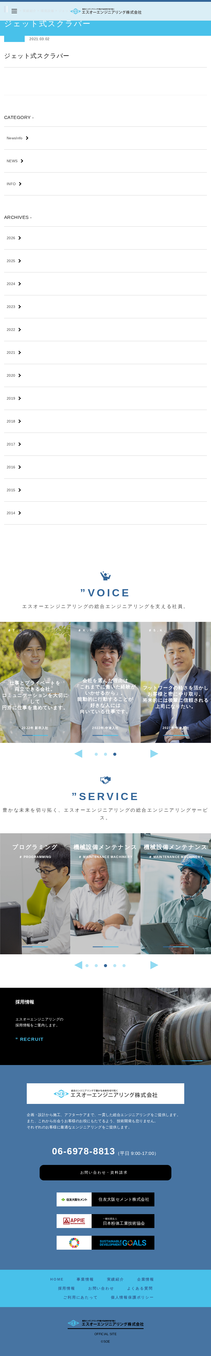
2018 (11, 421)
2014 (11, 513)
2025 (11, 261)
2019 (11, 398)
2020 (11, 375)
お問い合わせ (101, 1288)
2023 (11, 307)
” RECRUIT (29, 1039)
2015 (11, 490)
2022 (11, 330)
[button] (96, 754)
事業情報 (85, 1279)
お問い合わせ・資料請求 (104, 1172)
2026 (11, 238)
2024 (11, 284)
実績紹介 (115, 1279)
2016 (11, 467)
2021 (11, 352)
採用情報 (66, 1288)
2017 (11, 444)
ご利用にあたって (80, 1297)
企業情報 (145, 1279)
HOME (57, 1279)
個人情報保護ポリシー (132, 1297)
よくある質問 (140, 1288)
